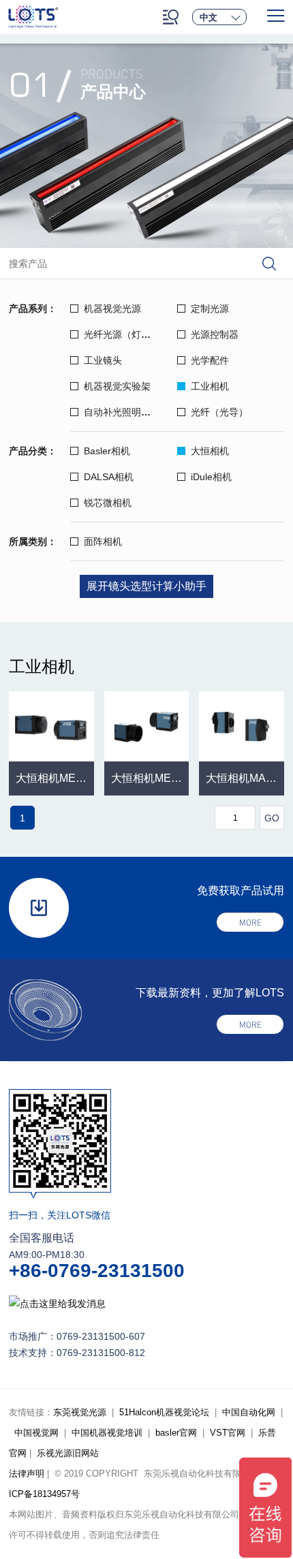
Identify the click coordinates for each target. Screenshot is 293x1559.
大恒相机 (210, 450)
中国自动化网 (248, 1412)
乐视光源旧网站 (68, 1453)
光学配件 (210, 360)
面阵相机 (103, 541)
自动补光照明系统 (122, 412)
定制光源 (210, 308)
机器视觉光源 (112, 308)
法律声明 (26, 1473)
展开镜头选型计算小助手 (146, 586)
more (250, 922)
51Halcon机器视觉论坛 (164, 1412)
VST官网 (227, 1433)
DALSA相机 (109, 476)
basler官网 (176, 1433)
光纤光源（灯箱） (122, 334)
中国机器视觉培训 (107, 1433)
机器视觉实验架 (117, 386)
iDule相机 (211, 476)
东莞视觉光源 (79, 1412)
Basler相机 (107, 450)
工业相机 (210, 386)
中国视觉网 (36, 1433)
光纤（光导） (219, 412)
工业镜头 (103, 360)
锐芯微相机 (108, 502)
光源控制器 (214, 334)
